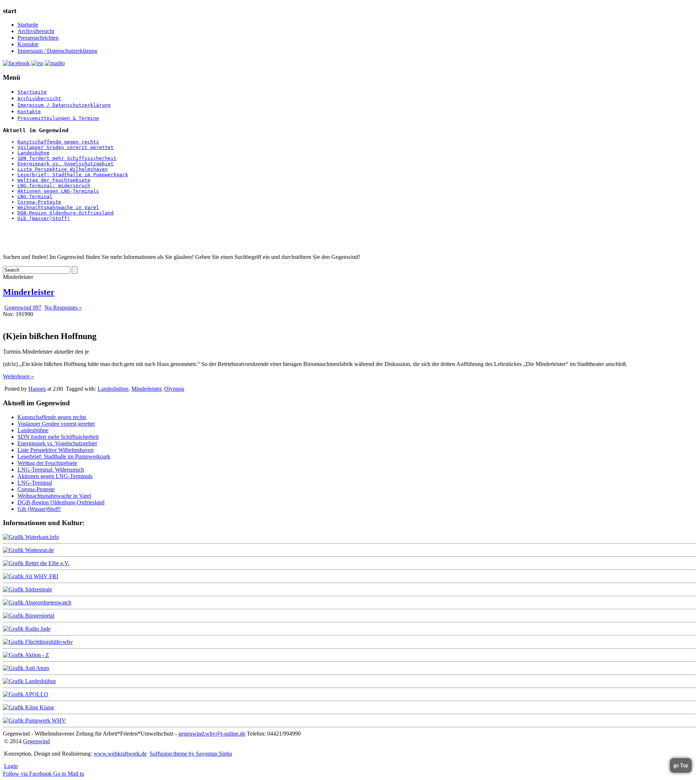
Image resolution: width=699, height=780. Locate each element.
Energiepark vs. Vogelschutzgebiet (65, 163)
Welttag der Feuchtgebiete (53, 180)
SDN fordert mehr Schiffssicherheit (66, 158)
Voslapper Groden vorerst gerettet (65, 147)
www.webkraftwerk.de (120, 754)
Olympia (174, 389)
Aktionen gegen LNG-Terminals (58, 191)
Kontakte (28, 44)
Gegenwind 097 (23, 307)
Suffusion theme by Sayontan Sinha (191, 754)
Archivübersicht (35, 31)
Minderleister (29, 292)
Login (11, 766)
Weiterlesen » (18, 376)
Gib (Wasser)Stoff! (43, 218)
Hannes (37, 389)
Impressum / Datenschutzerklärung (57, 51)
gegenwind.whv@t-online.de (211, 733)
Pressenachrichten (38, 38)
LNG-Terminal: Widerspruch (53, 185)
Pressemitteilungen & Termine (58, 118)
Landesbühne (33, 152)
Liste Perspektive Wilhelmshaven (62, 169)
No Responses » (63, 307)
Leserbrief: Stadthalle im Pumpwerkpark (72, 174)
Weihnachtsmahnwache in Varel (58, 207)
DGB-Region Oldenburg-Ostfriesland (65, 213)
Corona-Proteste (39, 202)
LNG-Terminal (34, 196)
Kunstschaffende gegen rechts (58, 142)
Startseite (27, 24)
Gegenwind (36, 741)
